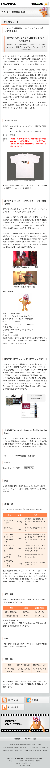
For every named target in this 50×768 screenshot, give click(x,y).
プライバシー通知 (30, 738)
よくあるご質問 (13, 707)
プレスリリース (13, 700)
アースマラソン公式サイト (16, 91)
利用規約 (17, 738)
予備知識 (35, 700)
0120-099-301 (18, 750)
